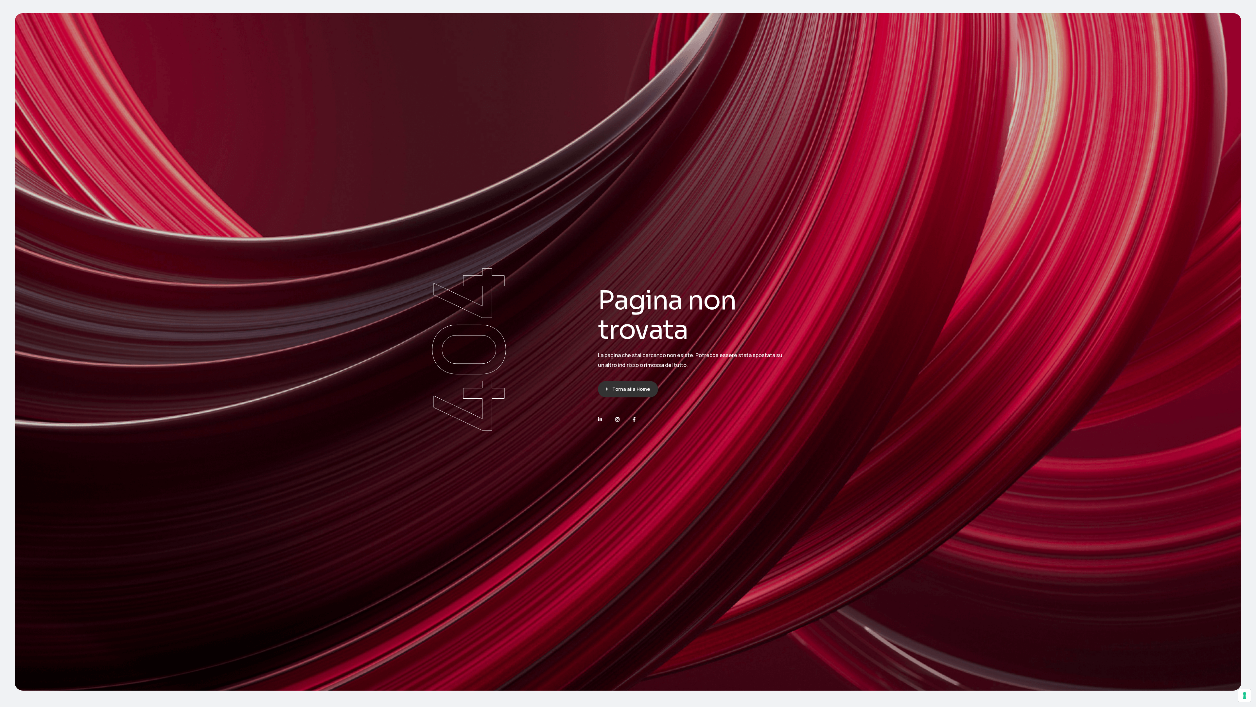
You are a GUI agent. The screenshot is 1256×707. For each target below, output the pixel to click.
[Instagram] (617, 419)
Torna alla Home (631, 389)
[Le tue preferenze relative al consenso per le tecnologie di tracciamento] (1244, 695)
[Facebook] (634, 419)
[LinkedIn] (600, 419)
